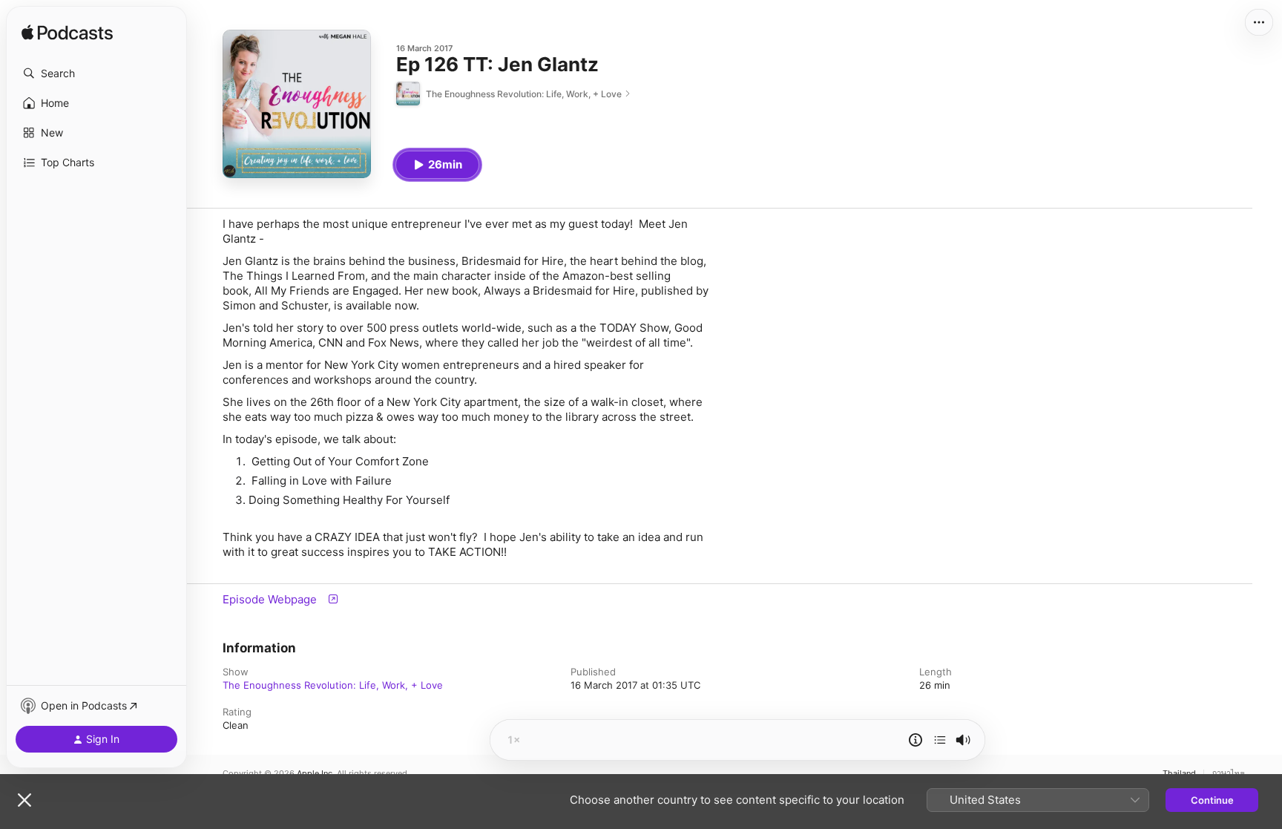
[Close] (24, 800)
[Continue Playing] (940, 740)
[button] (96, 73)
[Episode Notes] (915, 740)
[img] (67, 33)
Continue (1212, 800)
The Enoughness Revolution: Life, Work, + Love (333, 685)
